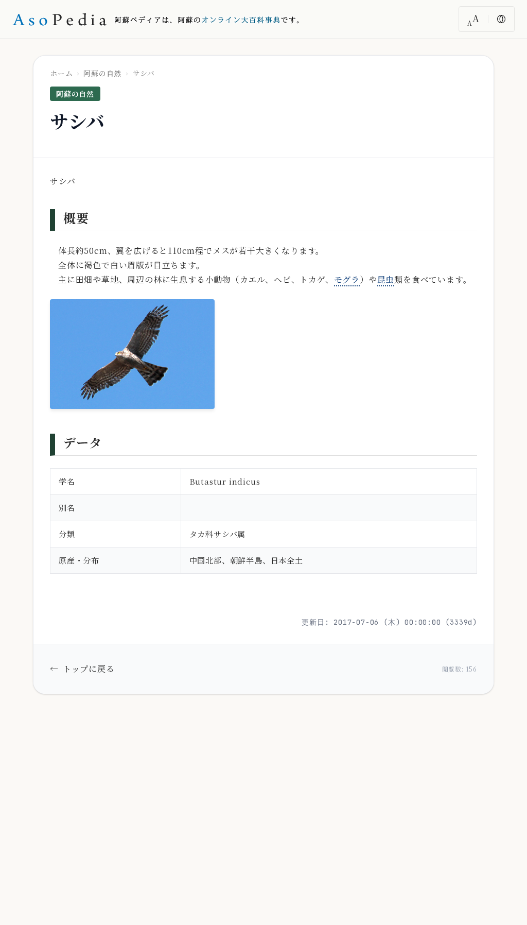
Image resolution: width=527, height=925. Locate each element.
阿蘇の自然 (102, 73)
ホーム (61, 73)
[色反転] (501, 19)
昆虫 (386, 279)
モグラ (347, 279)
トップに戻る (82, 669)
